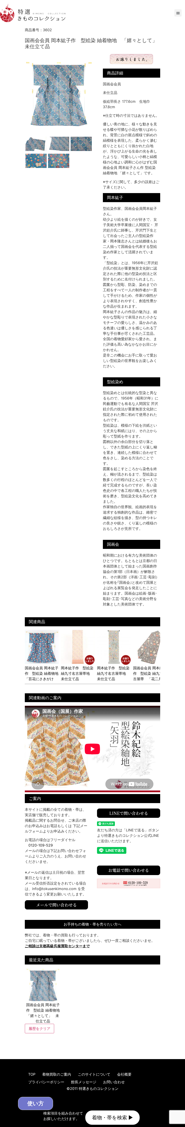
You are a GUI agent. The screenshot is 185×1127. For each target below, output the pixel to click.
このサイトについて (94, 1074)
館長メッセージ (83, 1082)
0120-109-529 (40, 845)
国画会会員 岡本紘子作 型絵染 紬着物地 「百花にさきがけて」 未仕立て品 (43, 676)
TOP (31, 1074)
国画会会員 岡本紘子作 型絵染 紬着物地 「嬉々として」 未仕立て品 (43, 1013)
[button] (178, 13)
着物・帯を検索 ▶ (112, 1117)
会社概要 (124, 1074)
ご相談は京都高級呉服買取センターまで (57, 946)
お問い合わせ (114, 1082)
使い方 (35, 1103)
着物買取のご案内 (56, 1074)
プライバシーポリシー (46, 1082)
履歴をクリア (39, 1028)
